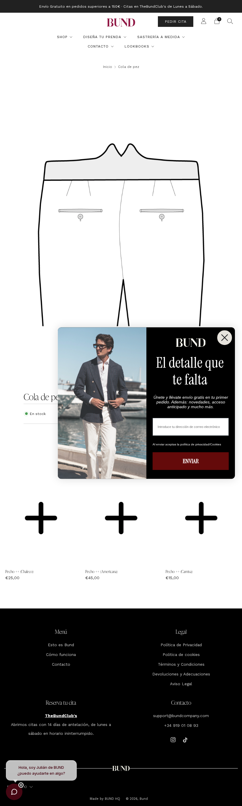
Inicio (107, 67)
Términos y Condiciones (181, 664)
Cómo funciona (61, 654)
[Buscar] (230, 21)
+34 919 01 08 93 (181, 725)
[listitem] (121, 6)
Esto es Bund (61, 644)
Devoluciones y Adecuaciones (181, 674)
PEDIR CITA (176, 21)
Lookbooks (137, 46)
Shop (62, 37)
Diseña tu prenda (102, 37)
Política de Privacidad (181, 644)
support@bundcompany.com (181, 715)
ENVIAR (191, 461)
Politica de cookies (181, 654)
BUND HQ (112, 799)
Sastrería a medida (158, 37)
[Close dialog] (224, 337)
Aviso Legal (181, 683)
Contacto (98, 46)
